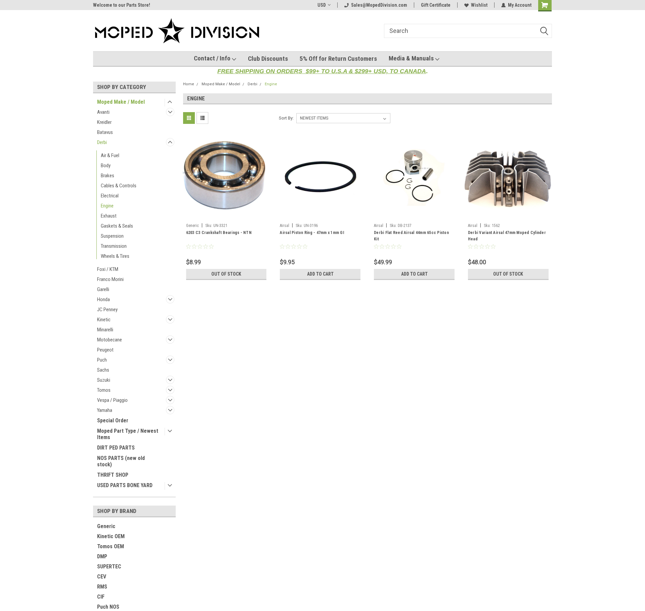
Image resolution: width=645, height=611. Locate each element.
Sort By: (286, 118)
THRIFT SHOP (112, 475)
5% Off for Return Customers (338, 58)
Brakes (107, 176)
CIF (100, 597)
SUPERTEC (109, 566)
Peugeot (105, 350)
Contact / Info (213, 58)
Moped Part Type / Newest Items (127, 434)
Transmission (114, 246)
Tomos (104, 390)
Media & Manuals (412, 58)
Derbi (102, 142)
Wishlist (479, 5)
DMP (102, 556)
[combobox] (468, 31)
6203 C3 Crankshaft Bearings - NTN (219, 232)
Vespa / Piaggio (112, 400)
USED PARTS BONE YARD (125, 485)
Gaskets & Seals (117, 226)
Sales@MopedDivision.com (379, 5)
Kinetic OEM (111, 536)
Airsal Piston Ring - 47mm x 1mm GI (312, 232)
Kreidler (104, 122)
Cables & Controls (118, 186)
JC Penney (107, 310)
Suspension (112, 236)
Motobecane (109, 340)
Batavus (105, 132)
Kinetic (104, 320)
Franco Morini (110, 279)
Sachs (103, 370)
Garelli (103, 289)
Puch (102, 360)
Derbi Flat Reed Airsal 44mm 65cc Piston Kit (411, 235)
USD (321, 5)
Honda (103, 299)
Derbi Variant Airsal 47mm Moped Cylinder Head (507, 235)
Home (188, 84)
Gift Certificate (435, 5)
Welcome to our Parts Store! (121, 5)
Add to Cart (320, 274)
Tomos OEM (110, 546)
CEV (101, 576)
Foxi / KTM (107, 269)
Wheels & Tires (115, 256)
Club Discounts (268, 58)
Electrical (110, 196)
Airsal (284, 225)
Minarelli (105, 330)
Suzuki (103, 380)
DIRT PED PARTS (116, 447)
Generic (106, 526)
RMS (102, 586)
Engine (107, 206)
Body (106, 165)
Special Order (112, 420)
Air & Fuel (110, 155)
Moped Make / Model (121, 102)
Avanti (103, 112)
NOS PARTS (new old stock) (121, 461)
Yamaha (104, 410)
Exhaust (109, 216)
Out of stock (226, 274)
